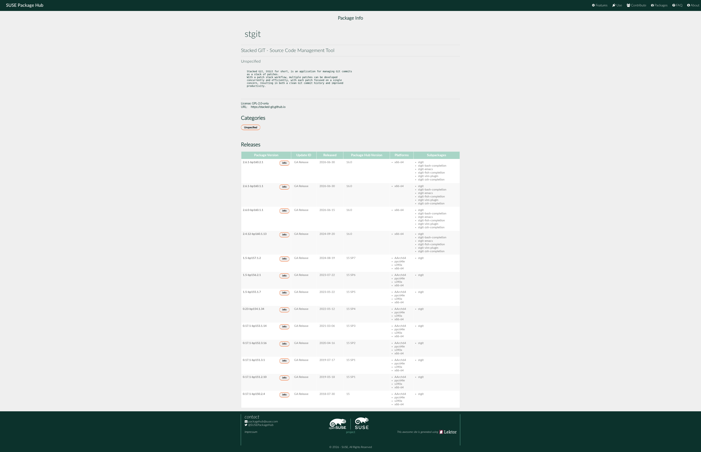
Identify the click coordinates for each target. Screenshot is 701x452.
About (694, 5)
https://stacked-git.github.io (268, 106)
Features (601, 5)
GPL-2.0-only (260, 103)
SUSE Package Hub (24, 5)
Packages (661, 5)
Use (619, 5)
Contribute (638, 5)
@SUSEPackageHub (260, 425)
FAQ (678, 5)
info (284, 163)
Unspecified (250, 127)
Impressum (251, 431)
